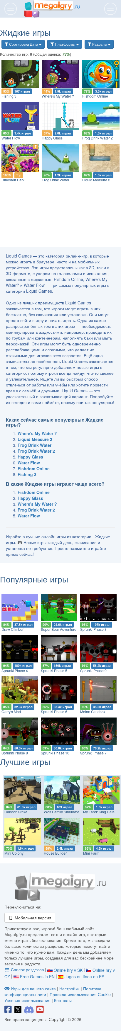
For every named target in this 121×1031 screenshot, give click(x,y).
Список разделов (27, 969)
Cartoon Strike (15, 811)
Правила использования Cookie (80, 994)
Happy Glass (52, 138)
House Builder (55, 853)
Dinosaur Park (12, 180)
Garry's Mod (11, 711)
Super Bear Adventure (58, 629)
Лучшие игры (25, 761)
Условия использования (27, 1000)
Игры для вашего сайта (33, 988)
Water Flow (10, 138)
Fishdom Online (95, 96)
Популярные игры (34, 579)
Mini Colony (13, 853)
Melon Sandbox (92, 711)
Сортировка (23, 44)
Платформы (65, 44)
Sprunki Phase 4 (14, 670)
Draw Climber (12, 629)
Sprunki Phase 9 (93, 670)
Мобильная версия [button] (32, 918)
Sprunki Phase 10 (55, 753)
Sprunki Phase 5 (54, 670)
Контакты (63, 1000)
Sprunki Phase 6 (54, 711)
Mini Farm (91, 853)
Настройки (70, 988)
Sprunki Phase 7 (93, 753)
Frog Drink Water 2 (97, 138)
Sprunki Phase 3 (93, 629)
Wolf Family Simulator (61, 811)
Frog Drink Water (55, 180)
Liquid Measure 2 (96, 180)
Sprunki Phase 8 (14, 753)
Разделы (99, 44)
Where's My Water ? (58, 96)
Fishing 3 (8, 96)
